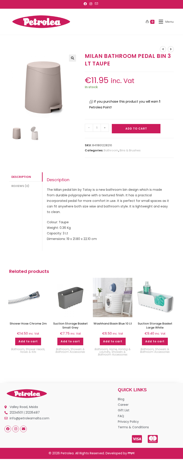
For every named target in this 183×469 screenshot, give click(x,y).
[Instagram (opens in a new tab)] (91, 4)
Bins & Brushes (130, 150)
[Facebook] (7, 429)
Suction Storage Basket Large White (155, 326)
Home (113, 349)
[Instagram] (15, 429)
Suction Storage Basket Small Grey (70, 326)
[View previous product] (163, 49)
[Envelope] (23, 429)
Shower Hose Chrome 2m (28, 324)
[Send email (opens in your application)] (96, 4)
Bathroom (111, 150)
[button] (72, 58)
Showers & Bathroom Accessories (70, 350)
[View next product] (171, 49)
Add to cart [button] (28, 341)
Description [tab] (21, 177)
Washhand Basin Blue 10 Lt (113, 324)
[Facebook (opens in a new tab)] (86, 4)
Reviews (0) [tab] (20, 186)
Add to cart (136, 128)
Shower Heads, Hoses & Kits (32, 350)
